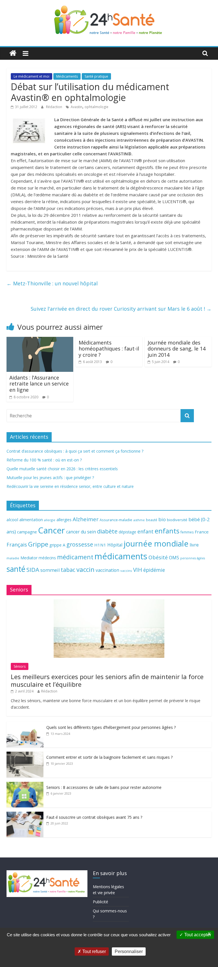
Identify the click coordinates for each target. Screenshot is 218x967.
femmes (187, 532)
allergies (64, 519)
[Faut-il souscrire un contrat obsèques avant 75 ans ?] (25, 814)
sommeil (50, 570)
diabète (107, 531)
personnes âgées (192, 558)
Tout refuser (93, 951)
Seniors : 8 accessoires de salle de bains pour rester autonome (104, 787)
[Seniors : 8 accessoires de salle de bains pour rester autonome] (25, 784)
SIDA (32, 570)
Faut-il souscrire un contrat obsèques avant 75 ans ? (94, 817)
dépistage (127, 532)
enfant (145, 531)
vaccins (126, 570)
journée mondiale (155, 543)
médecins (47, 557)
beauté (151, 519)
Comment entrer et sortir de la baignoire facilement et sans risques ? (109, 757)
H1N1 (100, 545)
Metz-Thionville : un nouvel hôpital (52, 283)
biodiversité (177, 519)
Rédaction (54, 106)
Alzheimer (85, 519)
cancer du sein (81, 532)
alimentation (31, 519)
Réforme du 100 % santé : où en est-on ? (44, 460)
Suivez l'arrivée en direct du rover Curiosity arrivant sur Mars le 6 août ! (121, 308)
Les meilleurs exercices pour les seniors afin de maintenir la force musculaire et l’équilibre (107, 680)
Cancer (51, 530)
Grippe (38, 544)
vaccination (107, 570)
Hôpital (114, 545)
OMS (174, 557)
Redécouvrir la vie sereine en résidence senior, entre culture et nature (70, 486)
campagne (27, 532)
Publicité (100, 901)
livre (194, 545)
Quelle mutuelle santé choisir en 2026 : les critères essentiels (62, 468)
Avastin (76, 106)
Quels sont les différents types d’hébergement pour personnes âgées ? (111, 727)
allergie (49, 520)
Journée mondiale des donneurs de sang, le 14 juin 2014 (177, 348)
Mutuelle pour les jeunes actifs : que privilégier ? (50, 477)
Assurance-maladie (116, 519)
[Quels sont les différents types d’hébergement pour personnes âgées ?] (25, 724)
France (202, 532)
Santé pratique (96, 76)
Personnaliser (129, 951)
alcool (12, 519)
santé (16, 569)
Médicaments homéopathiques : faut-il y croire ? (109, 348)
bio (162, 519)
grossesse (79, 544)
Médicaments (67, 76)
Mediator (28, 557)
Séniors (20, 666)
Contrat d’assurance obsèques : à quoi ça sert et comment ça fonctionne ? (75, 451)
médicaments (121, 556)
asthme (139, 520)
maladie (13, 558)
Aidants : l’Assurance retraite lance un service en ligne (39, 383)
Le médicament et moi (31, 76)
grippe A (57, 545)
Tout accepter (197, 934)
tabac (68, 570)
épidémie (154, 569)
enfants (167, 530)
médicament (75, 557)
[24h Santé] (13, 53)
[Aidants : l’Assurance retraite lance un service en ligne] (40, 340)
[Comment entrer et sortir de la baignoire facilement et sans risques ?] (25, 754)
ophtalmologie (96, 106)
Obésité (158, 557)
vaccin (85, 569)
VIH (137, 570)
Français (17, 544)
